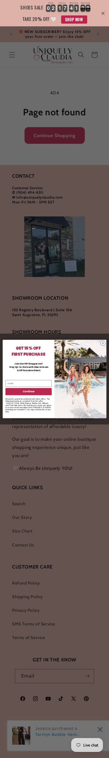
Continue (28, 391)
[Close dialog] (103, 343)
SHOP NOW (74, 19)
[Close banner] (103, 13)
